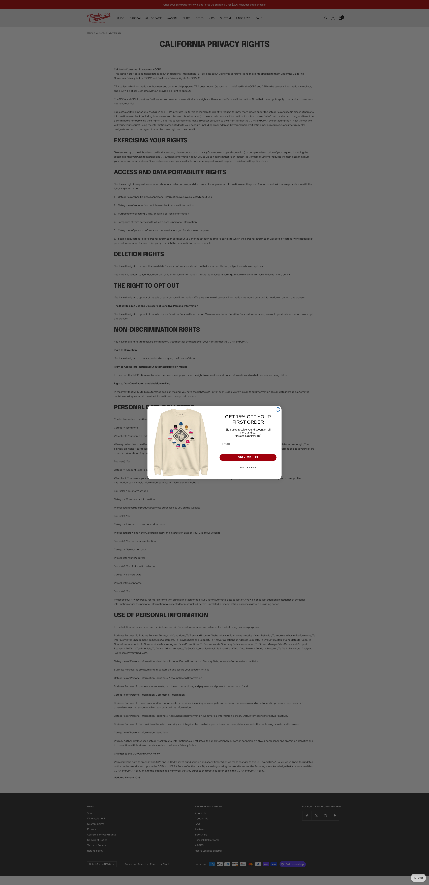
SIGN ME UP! (248, 457)
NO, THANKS (248, 467)
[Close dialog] (278, 409)
